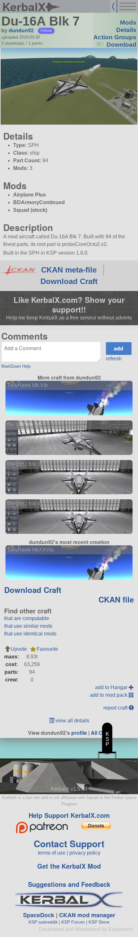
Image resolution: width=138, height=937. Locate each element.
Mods (128, 22)
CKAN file (116, 599)
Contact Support (69, 843)
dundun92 (21, 30)
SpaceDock (38, 915)
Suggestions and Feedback (69, 884)
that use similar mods (28, 626)
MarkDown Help (15, 366)
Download (121, 44)
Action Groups (114, 37)
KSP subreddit (43, 922)
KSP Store (99, 922)
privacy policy (84, 853)
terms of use (51, 853)
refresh (114, 358)
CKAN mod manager (87, 915)
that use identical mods (30, 633)
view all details (71, 720)
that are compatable (26, 618)
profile (79, 732)
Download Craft (69, 281)
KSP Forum (73, 922)
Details (126, 30)
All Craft (100, 732)
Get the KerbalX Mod (69, 866)
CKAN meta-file (69, 269)
